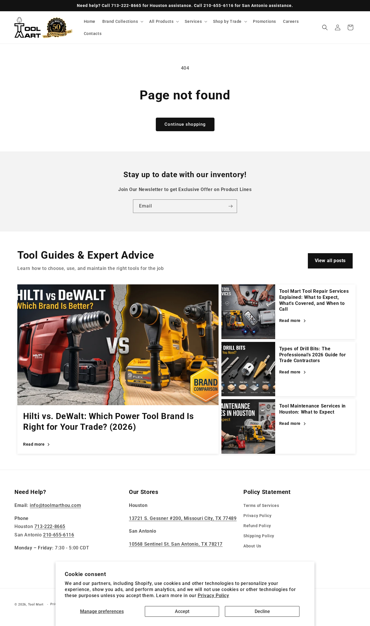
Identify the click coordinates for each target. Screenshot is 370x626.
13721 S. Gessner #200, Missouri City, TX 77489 (183, 518)
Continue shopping (185, 124)
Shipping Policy (258, 536)
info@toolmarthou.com (55, 505)
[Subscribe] (230, 206)
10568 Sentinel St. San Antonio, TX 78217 (176, 544)
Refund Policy (257, 526)
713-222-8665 (49, 526)
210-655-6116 (58, 535)
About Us (252, 546)
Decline (262, 611)
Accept (182, 611)
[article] (118, 369)
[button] (122, 21)
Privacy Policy (213, 595)
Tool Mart (36, 604)
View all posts (330, 260)
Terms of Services (261, 505)
